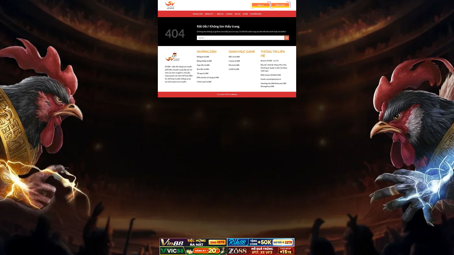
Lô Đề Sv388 (234, 69)
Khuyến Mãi (255, 14)
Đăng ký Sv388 (203, 56)
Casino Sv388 (234, 61)
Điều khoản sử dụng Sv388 (208, 77)
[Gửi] (286, 37)
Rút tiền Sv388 (203, 69)
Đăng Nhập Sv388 (204, 61)
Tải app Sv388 (202, 73)
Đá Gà (237, 14)
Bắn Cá (220, 14)
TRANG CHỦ (198, 14)
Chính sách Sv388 (204, 82)
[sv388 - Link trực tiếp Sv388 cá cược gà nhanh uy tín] (177, 5)
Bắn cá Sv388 (234, 56)
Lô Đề (245, 14)
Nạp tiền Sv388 (203, 65)
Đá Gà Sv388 (234, 65)
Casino (229, 14)
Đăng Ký (209, 14)
